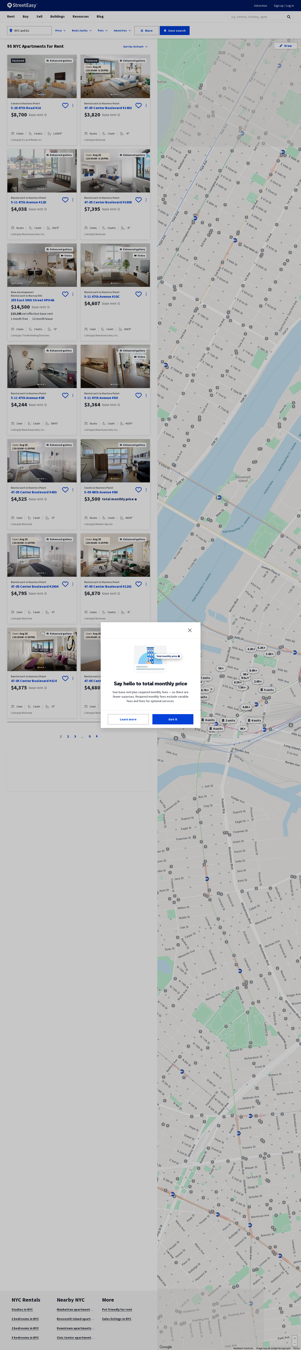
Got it (172, 719)
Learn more (128, 719)
